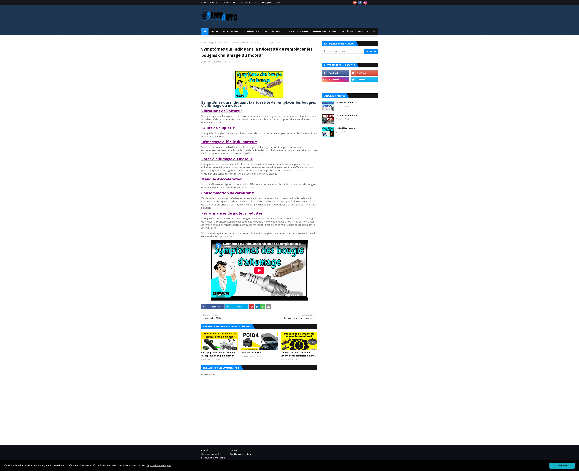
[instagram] (365, 3)
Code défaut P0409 (345, 128)
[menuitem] (205, 31)
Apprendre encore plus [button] (159, 465)
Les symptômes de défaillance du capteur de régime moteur (218, 354)
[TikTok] (335, 86)
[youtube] (355, 3)
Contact (213, 2)
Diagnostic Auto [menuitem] (298, 31)
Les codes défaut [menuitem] (273, 31)
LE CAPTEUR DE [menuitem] (230, 31)
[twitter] (364, 79)
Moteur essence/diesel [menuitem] (324, 31)
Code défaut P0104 (251, 352)
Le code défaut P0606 (346, 115)
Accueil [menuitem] (215, 31)
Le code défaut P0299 (346, 102)
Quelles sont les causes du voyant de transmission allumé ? (298, 354)
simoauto (207, 61)
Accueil (204, 2)
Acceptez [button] (562, 465)
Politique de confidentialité (273, 2)
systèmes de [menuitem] (250, 31)
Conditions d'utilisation (249, 2)
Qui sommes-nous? (228, 2)
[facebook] (360, 3)
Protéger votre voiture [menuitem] (355, 31)
